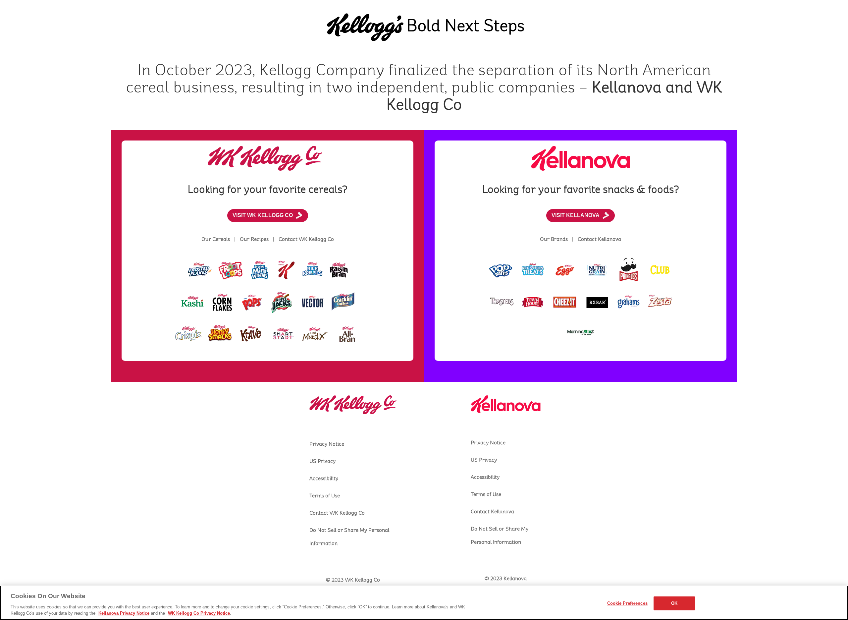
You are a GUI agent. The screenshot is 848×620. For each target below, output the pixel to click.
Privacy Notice (326, 444)
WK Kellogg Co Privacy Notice (199, 613)
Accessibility (323, 478)
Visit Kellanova (576, 215)
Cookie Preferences (627, 603)
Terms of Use (324, 495)
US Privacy (322, 461)
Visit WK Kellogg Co (263, 215)
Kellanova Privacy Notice (123, 613)
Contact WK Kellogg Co (337, 513)
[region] (424, 603)
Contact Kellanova (492, 511)
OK (674, 603)
